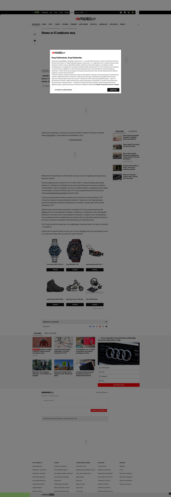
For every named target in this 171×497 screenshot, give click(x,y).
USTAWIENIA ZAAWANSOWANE (63, 90)
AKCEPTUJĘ (113, 90)
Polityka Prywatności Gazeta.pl (104, 84)
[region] (85, 71)
